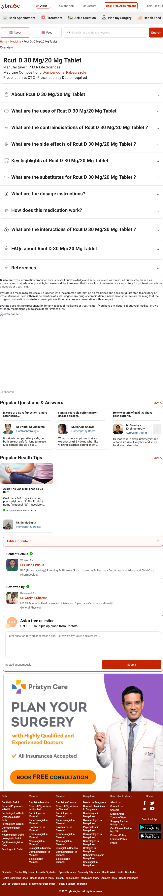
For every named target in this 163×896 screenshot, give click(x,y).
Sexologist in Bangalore (90, 863)
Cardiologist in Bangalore (91, 815)
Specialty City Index (89, 872)
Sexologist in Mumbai (36, 860)
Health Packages (128, 877)
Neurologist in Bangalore (91, 843)
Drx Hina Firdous (32, 565)
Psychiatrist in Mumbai (37, 829)
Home (3, 41)
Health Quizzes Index (42, 877)
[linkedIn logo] (144, 809)
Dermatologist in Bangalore (92, 836)
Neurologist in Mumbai (37, 843)
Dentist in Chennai (66, 802)
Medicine (15, 41)
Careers (114, 809)
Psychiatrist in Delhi (13, 823)
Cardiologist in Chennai (64, 815)
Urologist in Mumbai (40, 848)
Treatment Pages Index (42, 883)
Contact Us (116, 806)
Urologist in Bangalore (89, 850)
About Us (115, 802)
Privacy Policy (118, 835)
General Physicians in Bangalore (94, 808)
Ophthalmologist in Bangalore (93, 857)
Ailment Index (109, 877)
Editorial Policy (118, 839)
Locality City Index (46, 872)
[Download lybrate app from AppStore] (149, 838)
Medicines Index (90, 877)
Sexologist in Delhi (12, 849)
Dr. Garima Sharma (34, 598)
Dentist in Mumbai (39, 802)
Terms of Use (118, 817)
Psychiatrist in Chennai (64, 829)
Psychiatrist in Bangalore (91, 829)
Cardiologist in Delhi (13, 813)
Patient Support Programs (72, 883)
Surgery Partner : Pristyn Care (120, 823)
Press (113, 842)
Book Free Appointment (121, 5)
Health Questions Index (15, 877)
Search (156, 33)
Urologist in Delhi (11, 838)
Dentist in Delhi (10, 802)
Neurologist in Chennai (64, 843)
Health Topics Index (67, 877)
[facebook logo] (144, 804)
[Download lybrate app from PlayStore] (149, 830)
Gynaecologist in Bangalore (92, 822)
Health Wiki (108, 872)
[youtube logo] (152, 809)
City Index (7, 872)
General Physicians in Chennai (67, 808)
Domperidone (53, 72)
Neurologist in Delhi (13, 834)
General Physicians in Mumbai (40, 808)
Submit (131, 664)
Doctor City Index (24, 872)
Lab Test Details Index (14, 883)
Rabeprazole (76, 72)
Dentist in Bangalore (94, 802)
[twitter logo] (152, 804)
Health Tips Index (127, 872)
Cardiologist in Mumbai (37, 815)
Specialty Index (67, 872)
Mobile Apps (117, 813)
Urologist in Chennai (67, 848)
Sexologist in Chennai (63, 860)
